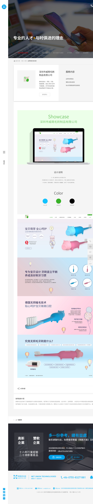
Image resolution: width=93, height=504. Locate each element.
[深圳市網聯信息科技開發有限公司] (4, 7)
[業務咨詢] (90, 246)
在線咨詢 (58, 457)
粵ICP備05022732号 (75, 492)
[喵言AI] (4, 492)
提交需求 (77, 457)
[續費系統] (4, 495)
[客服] (90, 241)
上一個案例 (19, 420)
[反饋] (90, 252)
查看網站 (44, 94)
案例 (26, 61)
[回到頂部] (90, 263)
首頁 (22, 61)
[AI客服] (4, 489)
